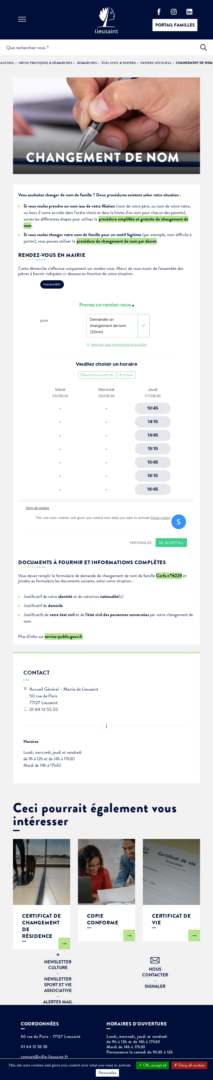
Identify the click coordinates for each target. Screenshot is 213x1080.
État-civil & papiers (119, 63)
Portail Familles (175, 25)
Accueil (7, 63)
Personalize (107, 1073)
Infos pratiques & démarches (45, 63)
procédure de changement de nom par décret (117, 241)
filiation (108, 206)
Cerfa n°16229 (169, 575)
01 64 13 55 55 (34, 1046)
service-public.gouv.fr (64, 636)
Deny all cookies (191, 1065)
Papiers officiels (156, 63)
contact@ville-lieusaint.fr (44, 1056)
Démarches (87, 63)
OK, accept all (154, 1065)
